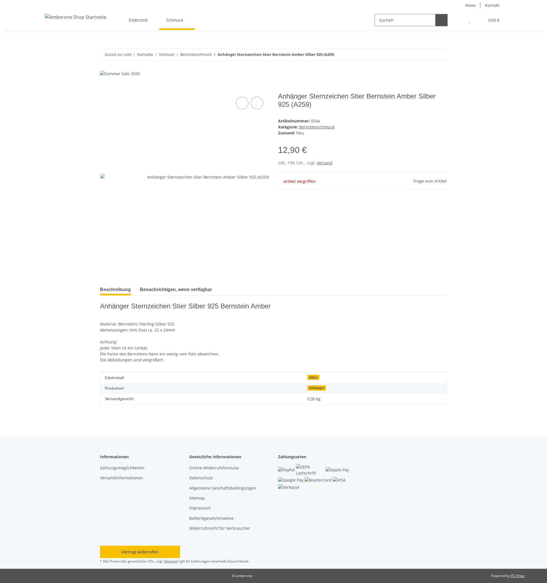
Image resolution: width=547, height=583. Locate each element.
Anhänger (316, 388)
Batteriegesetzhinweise (211, 518)
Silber (313, 377)
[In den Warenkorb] (104, 89)
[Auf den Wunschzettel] (257, 103)
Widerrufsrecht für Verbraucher (219, 528)
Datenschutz (201, 477)
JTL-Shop (517, 575)
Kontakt (492, 5)
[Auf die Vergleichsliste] (242, 103)
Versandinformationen (121, 477)
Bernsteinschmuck (316, 127)
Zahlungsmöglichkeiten (122, 468)
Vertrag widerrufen (139, 552)
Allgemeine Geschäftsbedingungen (222, 488)
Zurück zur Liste (118, 54)
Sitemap (197, 498)
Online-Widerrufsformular (214, 468)
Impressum (200, 508)
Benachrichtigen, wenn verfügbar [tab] (176, 289)
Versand (324, 162)
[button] (458, 20)
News (470, 5)
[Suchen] (441, 20)
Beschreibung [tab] (115, 289)
